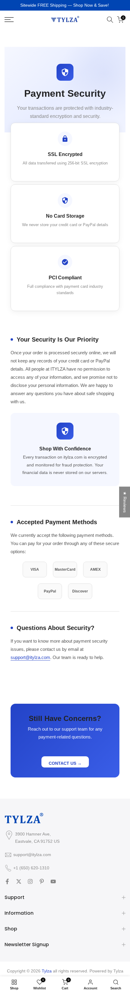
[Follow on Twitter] (18, 881)
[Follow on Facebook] (7, 881)
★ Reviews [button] (124, 501)
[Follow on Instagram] (30, 881)
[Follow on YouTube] (53, 881)
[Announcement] (65, 5)
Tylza (118, 971)
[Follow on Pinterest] (41, 881)
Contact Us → (65, 763)
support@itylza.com (30, 657)
